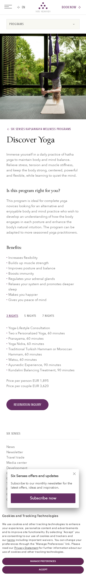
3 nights (12, 316)
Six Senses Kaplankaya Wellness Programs (41, 129)
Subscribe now (43, 498)
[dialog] (43, 491)
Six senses (43, 7)
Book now (69, 7)
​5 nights (30, 316)
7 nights (48, 316)
